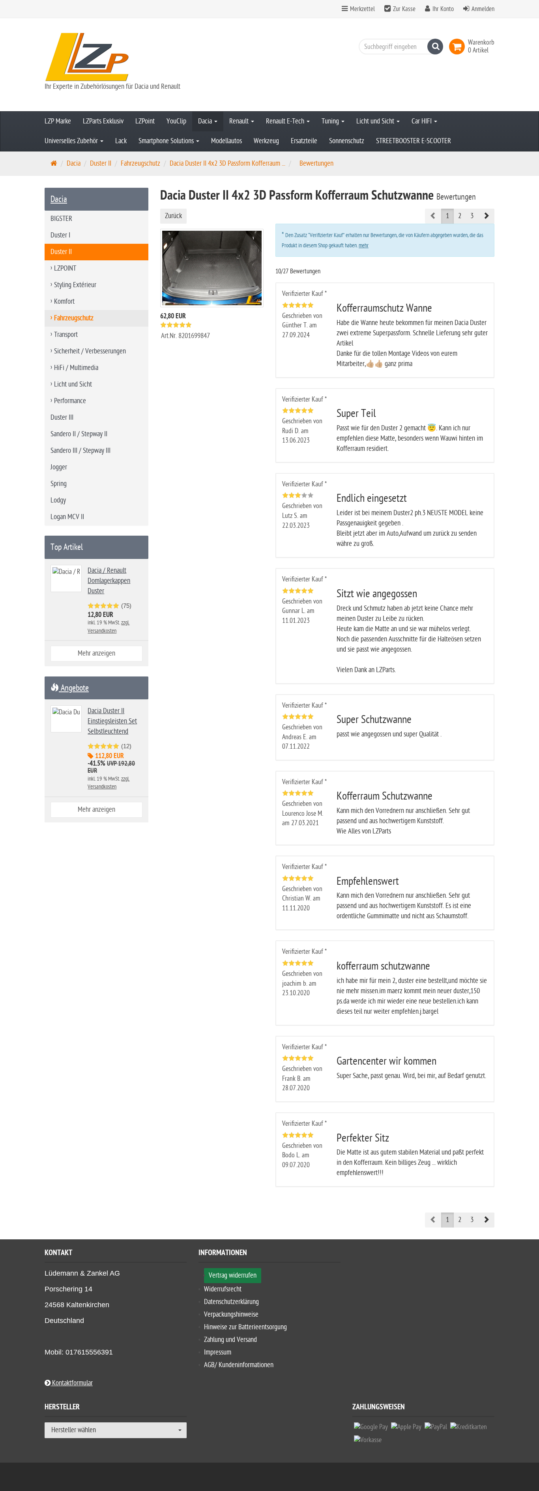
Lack (121, 141)
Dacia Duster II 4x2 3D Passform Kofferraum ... (227, 163)
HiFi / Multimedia (76, 368)
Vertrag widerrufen (232, 1275)
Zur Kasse (404, 9)
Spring (59, 484)
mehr (364, 245)
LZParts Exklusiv (103, 121)
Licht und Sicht (376, 121)
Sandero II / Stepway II (79, 434)
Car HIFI (422, 121)
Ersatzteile (304, 141)
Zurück (173, 216)
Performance (70, 401)
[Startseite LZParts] (116, 57)
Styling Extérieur (75, 285)
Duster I (60, 235)
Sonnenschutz (346, 141)
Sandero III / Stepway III (80, 451)
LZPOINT (65, 268)
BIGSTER (61, 219)
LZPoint (145, 121)
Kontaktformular (72, 1383)
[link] (458, 46)
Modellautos (226, 141)
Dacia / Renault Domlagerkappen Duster (109, 580)
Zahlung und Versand (230, 1340)
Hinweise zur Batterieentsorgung (245, 1327)
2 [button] (459, 216)
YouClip (176, 121)
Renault (239, 121)
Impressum (217, 1352)
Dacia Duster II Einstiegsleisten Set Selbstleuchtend (112, 721)
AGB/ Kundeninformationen (238, 1365)
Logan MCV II (67, 517)
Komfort (64, 301)
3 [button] (471, 216)
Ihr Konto (443, 9)
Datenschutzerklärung (231, 1302)
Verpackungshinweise (231, 1314)
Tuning (331, 121)
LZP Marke (58, 121)
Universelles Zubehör (72, 141)
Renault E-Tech (286, 121)
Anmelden (483, 9)
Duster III (62, 417)
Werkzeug (266, 141)
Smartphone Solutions (166, 141)
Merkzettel (361, 9)
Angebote (74, 688)
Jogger (59, 467)
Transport (66, 335)
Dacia (205, 121)
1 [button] (447, 216)
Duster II (100, 163)
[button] (486, 216)
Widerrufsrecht (222, 1289)
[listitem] (370, 1428)
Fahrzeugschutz (140, 163)
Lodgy (58, 500)
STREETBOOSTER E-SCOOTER (413, 141)
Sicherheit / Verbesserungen (90, 351)
